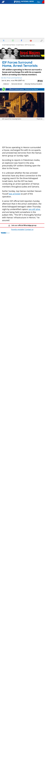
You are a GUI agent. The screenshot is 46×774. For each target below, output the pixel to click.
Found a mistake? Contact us (22, 229)
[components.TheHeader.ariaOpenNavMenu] (7, 2)
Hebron (6, 84)
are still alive (34, 209)
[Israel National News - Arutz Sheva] (24, 2)
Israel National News (8, 45)
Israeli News (20, 45)
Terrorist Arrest (16, 84)
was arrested (14, 193)
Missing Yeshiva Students (34, 84)
